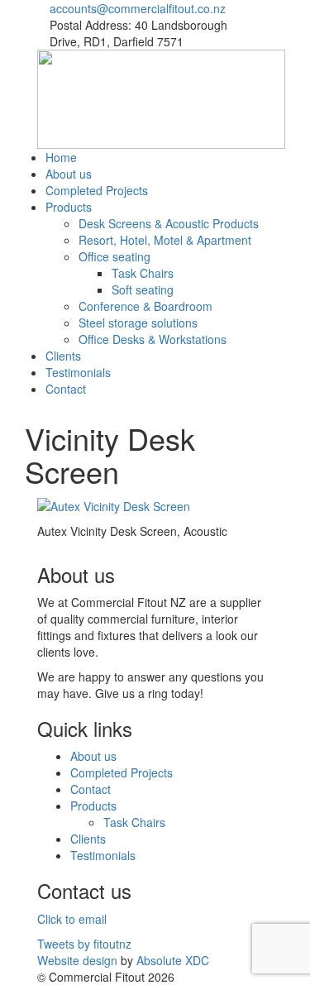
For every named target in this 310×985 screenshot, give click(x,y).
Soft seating (143, 289)
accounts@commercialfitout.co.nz (138, 8)
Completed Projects (96, 190)
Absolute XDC (172, 960)
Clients (63, 355)
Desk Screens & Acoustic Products (169, 223)
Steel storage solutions (138, 322)
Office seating (114, 256)
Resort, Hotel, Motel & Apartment (165, 240)
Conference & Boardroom (145, 306)
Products (68, 206)
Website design (77, 960)
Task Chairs (143, 273)
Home (61, 157)
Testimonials (78, 372)
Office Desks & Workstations (153, 339)
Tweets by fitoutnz (84, 943)
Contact (65, 388)
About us (68, 173)
